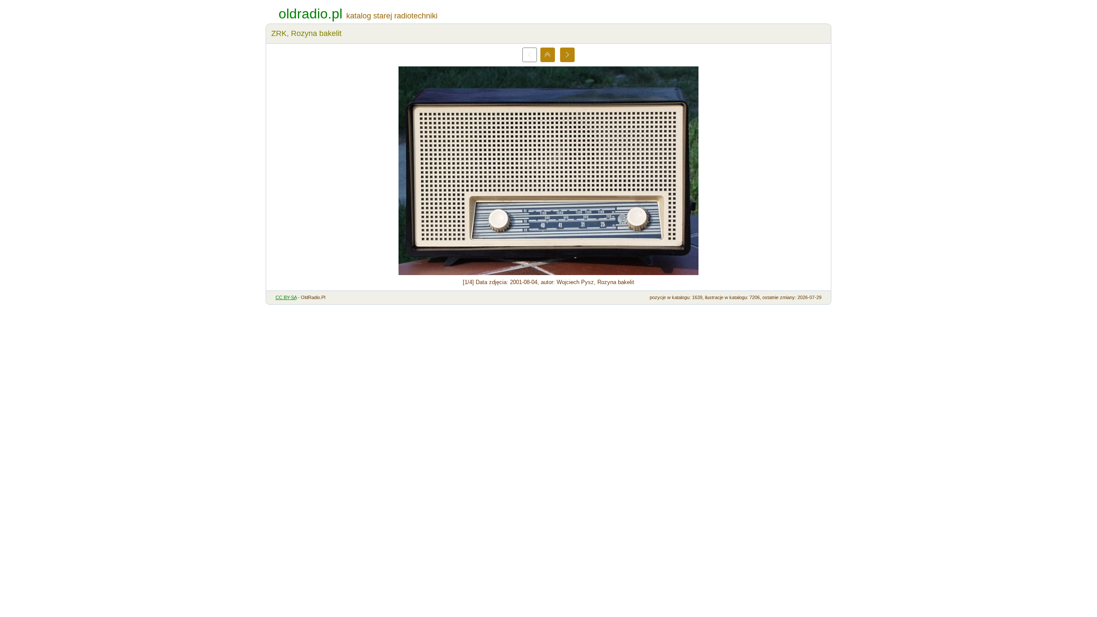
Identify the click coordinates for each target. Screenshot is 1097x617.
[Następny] (567, 55)
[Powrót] (547, 55)
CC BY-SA (286, 297)
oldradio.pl (310, 13)
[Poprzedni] (529, 55)
